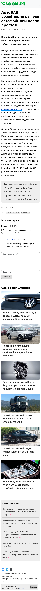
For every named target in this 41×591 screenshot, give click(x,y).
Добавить (7, 277)
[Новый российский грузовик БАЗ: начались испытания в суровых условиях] (20, 403)
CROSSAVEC (11, 240)
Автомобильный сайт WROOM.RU (14, 573)
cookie (21, 588)
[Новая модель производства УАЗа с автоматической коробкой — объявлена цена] (20, 469)
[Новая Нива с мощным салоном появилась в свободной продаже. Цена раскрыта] (20, 334)
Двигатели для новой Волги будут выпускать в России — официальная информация (18, 385)
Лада (8, 213)
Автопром (25, 213)
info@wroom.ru (7, 576)
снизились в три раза (11, 109)
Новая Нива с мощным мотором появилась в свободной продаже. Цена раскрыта (19, 523)
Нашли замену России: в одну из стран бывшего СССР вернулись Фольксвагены (19, 316)
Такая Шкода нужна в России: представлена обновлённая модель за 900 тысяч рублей (19, 535)
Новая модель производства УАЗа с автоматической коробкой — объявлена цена (18, 485)
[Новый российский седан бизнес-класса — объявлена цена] (20, 436)
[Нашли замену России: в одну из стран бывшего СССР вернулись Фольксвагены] (20, 301)
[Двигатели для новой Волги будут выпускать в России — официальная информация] (20, 370)
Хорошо (33, 587)
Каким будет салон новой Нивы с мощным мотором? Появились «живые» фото (20, 555)
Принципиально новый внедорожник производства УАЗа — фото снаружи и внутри (19, 512)
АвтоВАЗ (16, 213)
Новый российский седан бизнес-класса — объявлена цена (18, 451)
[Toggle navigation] (37, 4)
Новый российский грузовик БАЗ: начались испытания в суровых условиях (18, 418)
